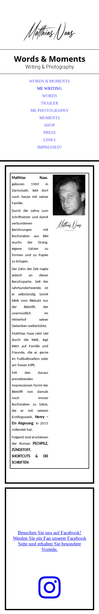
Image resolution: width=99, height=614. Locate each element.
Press (49, 132)
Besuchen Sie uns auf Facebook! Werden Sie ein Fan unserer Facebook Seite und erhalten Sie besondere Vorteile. (49, 541)
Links (49, 140)
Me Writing (49, 88)
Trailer (49, 103)
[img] (49, 30)
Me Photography (49, 110)
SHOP (49, 125)
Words (49, 96)
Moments (49, 118)
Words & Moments (49, 81)
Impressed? (49, 147)
